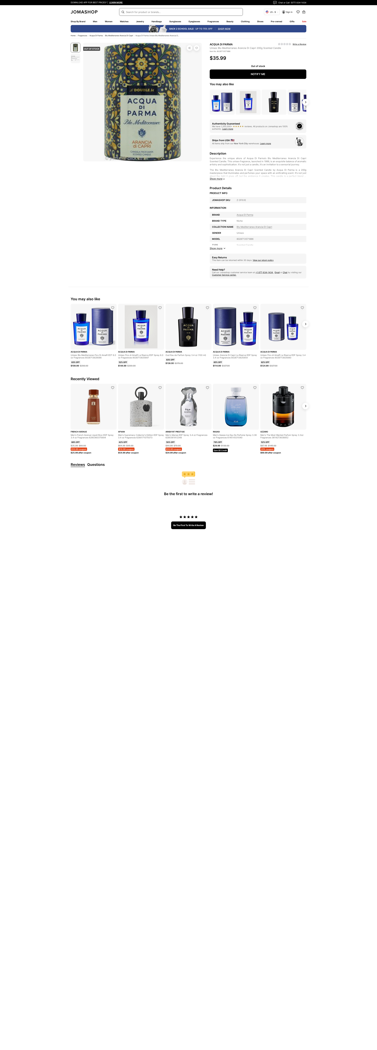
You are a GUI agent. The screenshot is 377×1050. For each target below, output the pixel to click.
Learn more (227, 129)
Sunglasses (175, 21)
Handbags (157, 21)
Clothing (245, 21)
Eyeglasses (194, 21)
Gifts (292, 21)
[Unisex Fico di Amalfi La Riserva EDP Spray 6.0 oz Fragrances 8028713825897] (160, 308)
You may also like (222, 84)
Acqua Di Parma (96, 35)
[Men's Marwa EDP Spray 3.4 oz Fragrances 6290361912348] (207, 387)
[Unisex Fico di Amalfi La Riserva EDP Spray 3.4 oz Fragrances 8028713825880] (302, 308)
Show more (216, 178)
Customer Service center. (224, 275)
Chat (285, 272)
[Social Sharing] (189, 48)
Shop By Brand (78, 21)
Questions (96, 465)
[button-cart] (304, 12)
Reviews (78, 465)
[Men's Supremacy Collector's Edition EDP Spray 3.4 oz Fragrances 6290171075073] (160, 387)
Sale (304, 21)
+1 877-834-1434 (264, 272)
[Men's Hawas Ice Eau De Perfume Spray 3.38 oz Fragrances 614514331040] (255, 387)
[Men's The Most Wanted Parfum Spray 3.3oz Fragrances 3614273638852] (302, 387)
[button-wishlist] (298, 12)
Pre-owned (276, 21)
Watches (124, 21)
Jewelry (140, 21)
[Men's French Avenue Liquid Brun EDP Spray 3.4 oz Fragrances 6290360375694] (112, 387)
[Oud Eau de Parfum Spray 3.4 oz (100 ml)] (207, 308)
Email (277, 272)
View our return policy (263, 260)
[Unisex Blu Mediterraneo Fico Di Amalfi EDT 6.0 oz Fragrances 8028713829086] (112, 308)
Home (73, 35)
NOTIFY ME (258, 74)
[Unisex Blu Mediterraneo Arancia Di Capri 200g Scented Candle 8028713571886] (196, 48)
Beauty (229, 21)
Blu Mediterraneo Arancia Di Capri (119, 35)
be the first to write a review (188, 525)
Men (95, 21)
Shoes (260, 21)
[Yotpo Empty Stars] (284, 44)
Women (109, 21)
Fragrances (213, 21)
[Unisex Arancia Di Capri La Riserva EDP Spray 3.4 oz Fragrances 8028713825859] (255, 308)
